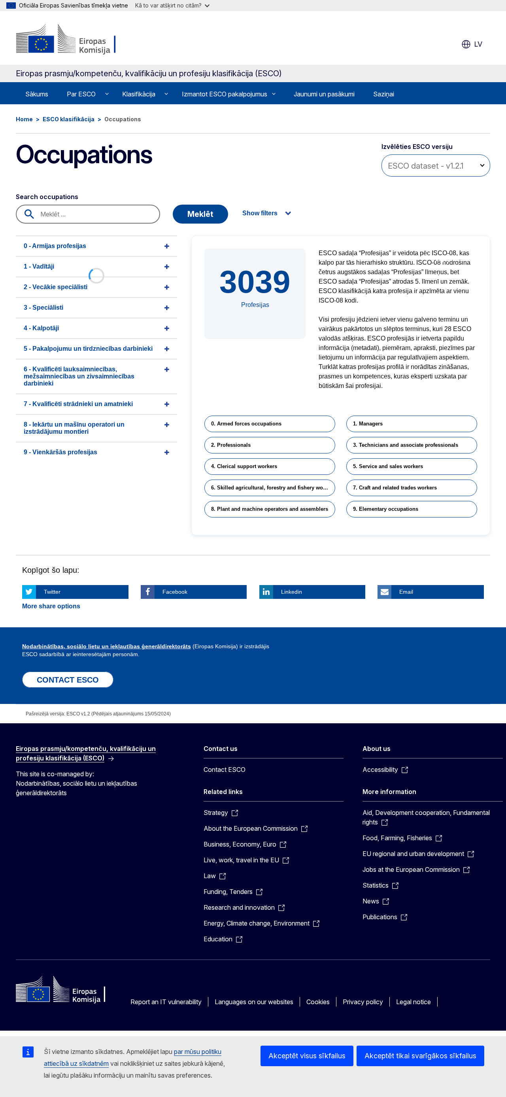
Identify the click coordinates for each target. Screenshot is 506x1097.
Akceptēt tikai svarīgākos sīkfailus (420, 1056)
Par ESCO (81, 94)
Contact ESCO (224, 769)
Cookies (318, 1002)
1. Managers (368, 424)
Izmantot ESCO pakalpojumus (224, 94)
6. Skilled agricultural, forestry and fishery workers (273, 488)
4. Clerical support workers (244, 466)
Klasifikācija (138, 94)
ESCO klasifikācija (68, 119)
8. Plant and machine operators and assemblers (269, 509)
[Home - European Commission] (79, 39)
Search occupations (47, 197)
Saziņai (383, 94)
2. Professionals (231, 445)
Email (406, 592)
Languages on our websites (254, 1002)
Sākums (36, 94)
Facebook (174, 592)
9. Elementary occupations (385, 509)
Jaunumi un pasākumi (324, 94)
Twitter (52, 592)
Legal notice (413, 1002)
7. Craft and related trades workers (395, 488)
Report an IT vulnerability (166, 1002)
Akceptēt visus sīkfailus (307, 1056)
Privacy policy (363, 1002)
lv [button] (478, 44)
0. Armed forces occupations (246, 424)
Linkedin (291, 592)
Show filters (260, 213)
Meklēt (200, 214)
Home (24, 119)
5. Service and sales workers (388, 466)
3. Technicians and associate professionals (405, 445)
